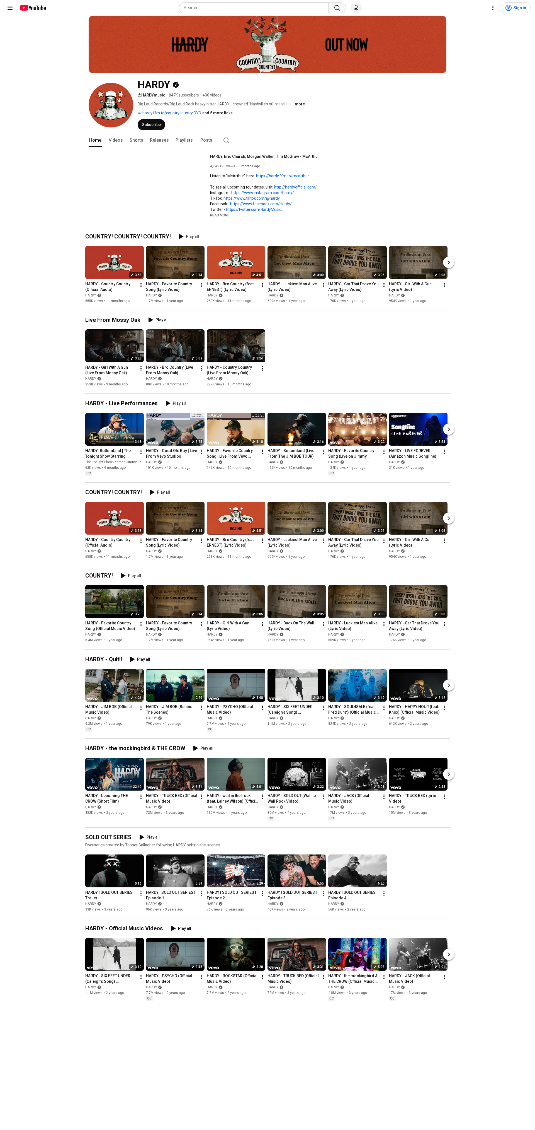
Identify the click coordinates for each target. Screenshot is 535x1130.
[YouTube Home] (33, 8)
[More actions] (141, 285)
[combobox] (255, 7)
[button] (219, 215)
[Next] (448, 262)
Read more (219, 215)
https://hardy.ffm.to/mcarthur (282, 176)
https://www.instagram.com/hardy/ (262, 192)
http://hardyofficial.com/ (295, 187)
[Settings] (493, 7)
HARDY (90, 295)
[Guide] (10, 7)
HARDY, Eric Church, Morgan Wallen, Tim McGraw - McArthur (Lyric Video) (266, 156)
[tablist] (267, 140)
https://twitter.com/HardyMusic (253, 209)
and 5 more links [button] (217, 113)
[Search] (337, 7)
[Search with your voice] (356, 7)
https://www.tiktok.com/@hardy (251, 198)
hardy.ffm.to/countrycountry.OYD (171, 113)
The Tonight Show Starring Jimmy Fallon (116, 462)
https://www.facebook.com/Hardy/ (261, 204)
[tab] (95, 140)
